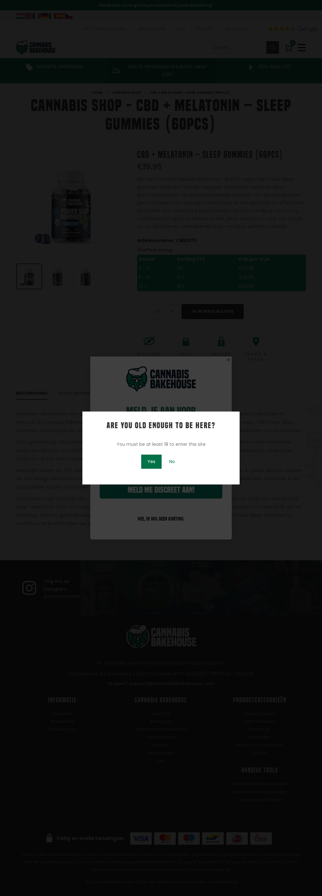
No (172, 461)
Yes (151, 461)
